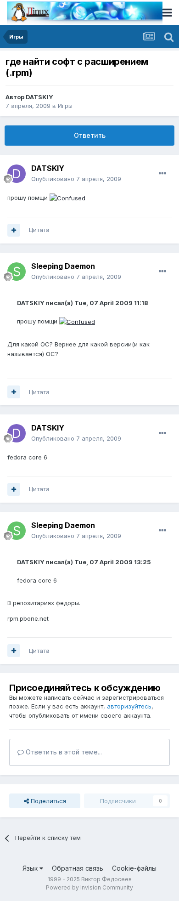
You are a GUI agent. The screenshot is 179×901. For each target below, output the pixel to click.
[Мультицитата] (13, 230)
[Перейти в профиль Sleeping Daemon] (16, 271)
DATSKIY (39, 97)
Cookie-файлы (134, 868)
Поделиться (47, 801)
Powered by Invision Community (89, 887)
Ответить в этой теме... (63, 752)
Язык (30, 868)
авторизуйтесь (129, 706)
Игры (65, 105)
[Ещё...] (162, 173)
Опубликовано (76, 178)
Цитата (39, 229)
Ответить (90, 135)
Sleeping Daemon (63, 266)
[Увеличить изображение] (67, 197)
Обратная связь (77, 868)
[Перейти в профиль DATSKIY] (16, 173)
